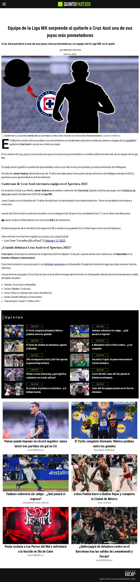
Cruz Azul (23, 154)
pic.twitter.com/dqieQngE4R (53, 236)
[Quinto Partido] (77, 4)
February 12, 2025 (54, 240)
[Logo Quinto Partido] (60, 4)
